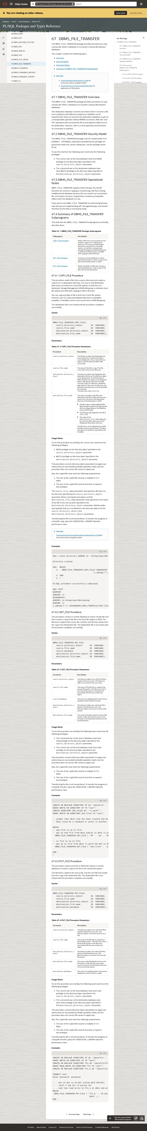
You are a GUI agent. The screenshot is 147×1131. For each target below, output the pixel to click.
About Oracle (41, 1127)
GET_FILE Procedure (60, 258)
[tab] (75, 318)
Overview (60, 58)
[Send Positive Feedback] (141, 1118)
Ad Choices (115, 1127)
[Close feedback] (110, 1118)
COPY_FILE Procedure (61, 241)
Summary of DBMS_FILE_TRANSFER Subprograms (77, 69)
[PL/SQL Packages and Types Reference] (3, 43)
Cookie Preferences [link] (102, 1127)
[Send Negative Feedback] (135, 1118)
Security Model (62, 61)
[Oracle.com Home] (5, 3)
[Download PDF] (3, 49)
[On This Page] (143, 38)
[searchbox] (105, 4)
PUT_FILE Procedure (60, 266)
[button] (11, 3)
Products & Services (66, 1127)
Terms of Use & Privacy (84, 1127)
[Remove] (72, 4)
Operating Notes (63, 65)
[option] (130, 42)
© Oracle (31, 1127)
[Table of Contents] (3, 38)
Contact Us (53, 1127)
